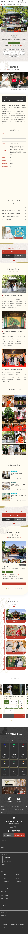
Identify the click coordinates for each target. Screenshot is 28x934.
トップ (4, 4)
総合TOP (3, 806)
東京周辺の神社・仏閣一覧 (12, 4)
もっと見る (13, 457)
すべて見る (19, 723)
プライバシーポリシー (19, 809)
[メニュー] (26, 1)
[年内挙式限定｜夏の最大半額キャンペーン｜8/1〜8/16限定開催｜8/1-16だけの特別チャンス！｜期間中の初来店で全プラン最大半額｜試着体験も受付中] (14, 232)
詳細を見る (8, 716)
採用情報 (17, 806)
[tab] (12, 721)
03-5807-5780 (15, 831)
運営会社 (3, 809)
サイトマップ (3, 812)
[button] (15, 857)
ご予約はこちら (19, 716)
